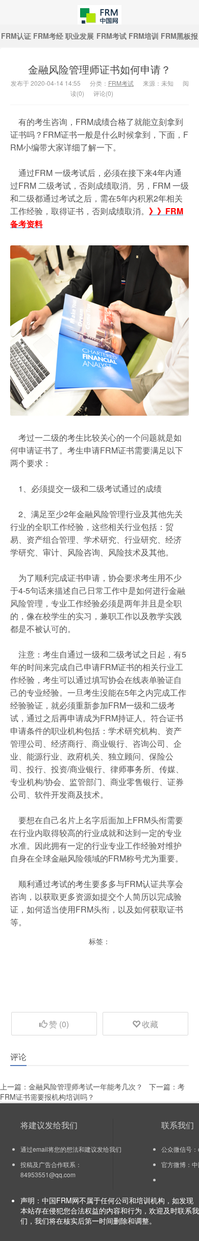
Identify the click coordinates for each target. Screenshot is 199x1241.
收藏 (150, 1024)
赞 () (59, 1024)
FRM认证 (16, 36)
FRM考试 (111, 36)
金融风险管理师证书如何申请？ (99, 69)
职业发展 (79, 36)
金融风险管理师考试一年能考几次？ (86, 1086)
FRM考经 (48, 36)
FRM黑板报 (179, 36)
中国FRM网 (99, 12)
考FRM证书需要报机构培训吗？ (92, 1091)
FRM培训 (144, 36)
